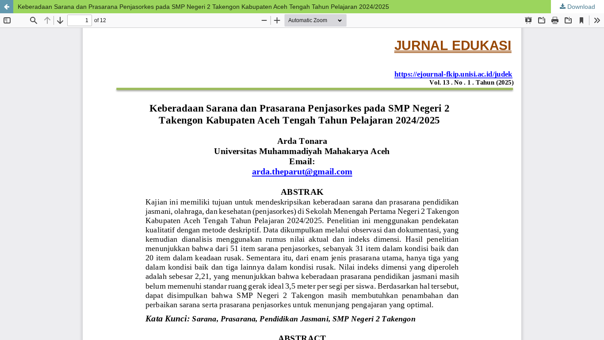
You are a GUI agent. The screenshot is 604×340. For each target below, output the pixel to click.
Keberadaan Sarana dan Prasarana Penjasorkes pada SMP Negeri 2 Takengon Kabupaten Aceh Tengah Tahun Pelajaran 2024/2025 (203, 6)
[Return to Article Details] (6, 6)
